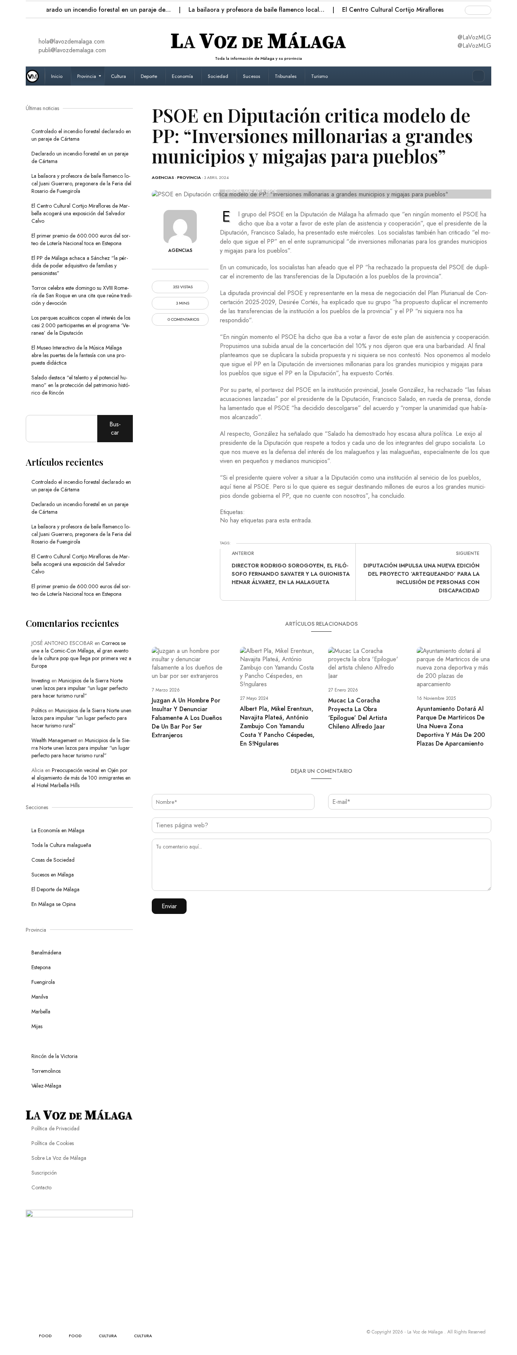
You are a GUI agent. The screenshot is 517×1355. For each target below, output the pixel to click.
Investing (40, 680)
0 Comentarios (183, 319)
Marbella (40, 1011)
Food (45, 1336)
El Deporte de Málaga (55, 889)
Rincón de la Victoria (54, 1056)
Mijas (36, 1026)
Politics (39, 710)
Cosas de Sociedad (53, 860)
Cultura (108, 1336)
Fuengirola (43, 982)
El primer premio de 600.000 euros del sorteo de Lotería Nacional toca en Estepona (80, 239)
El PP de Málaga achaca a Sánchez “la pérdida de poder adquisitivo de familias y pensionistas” (79, 265)
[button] (32, 7)
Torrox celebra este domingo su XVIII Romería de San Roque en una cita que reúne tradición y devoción (81, 295)
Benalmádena (46, 952)
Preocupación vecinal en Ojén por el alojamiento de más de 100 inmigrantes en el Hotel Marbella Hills (81, 777)
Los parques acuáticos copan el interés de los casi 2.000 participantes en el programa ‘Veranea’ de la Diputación (80, 325)
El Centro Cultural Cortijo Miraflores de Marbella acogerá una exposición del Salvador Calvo (80, 213)
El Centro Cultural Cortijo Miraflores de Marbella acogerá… (406, 9)
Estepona (41, 967)
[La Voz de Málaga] (35, 76)
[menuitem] (58, 76)
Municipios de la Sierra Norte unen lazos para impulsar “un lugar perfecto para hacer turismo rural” (79, 688)
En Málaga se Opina (53, 904)
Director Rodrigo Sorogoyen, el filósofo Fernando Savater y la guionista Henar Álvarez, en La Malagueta (291, 574)
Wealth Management (53, 740)
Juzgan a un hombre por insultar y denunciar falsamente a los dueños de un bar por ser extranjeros (187, 718)
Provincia (189, 177)
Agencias (163, 177)
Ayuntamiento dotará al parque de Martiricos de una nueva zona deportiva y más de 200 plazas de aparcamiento (451, 726)
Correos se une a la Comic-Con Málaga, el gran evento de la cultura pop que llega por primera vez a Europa (81, 654)
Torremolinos (46, 1071)
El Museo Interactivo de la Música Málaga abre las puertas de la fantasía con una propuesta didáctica (78, 355)
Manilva (39, 997)
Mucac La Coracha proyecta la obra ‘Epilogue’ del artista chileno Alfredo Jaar (357, 713)
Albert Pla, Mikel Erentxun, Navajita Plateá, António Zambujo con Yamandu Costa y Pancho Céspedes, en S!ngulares (277, 726)
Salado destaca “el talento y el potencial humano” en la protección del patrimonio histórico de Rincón (80, 385)
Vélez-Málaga (46, 1085)
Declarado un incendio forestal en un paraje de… (82, 9)
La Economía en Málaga (57, 830)
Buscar (115, 428)
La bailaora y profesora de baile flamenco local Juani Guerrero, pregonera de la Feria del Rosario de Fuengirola (81, 183)
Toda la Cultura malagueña (61, 845)
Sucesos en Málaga (52, 874)
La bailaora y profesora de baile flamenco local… (237, 9)
